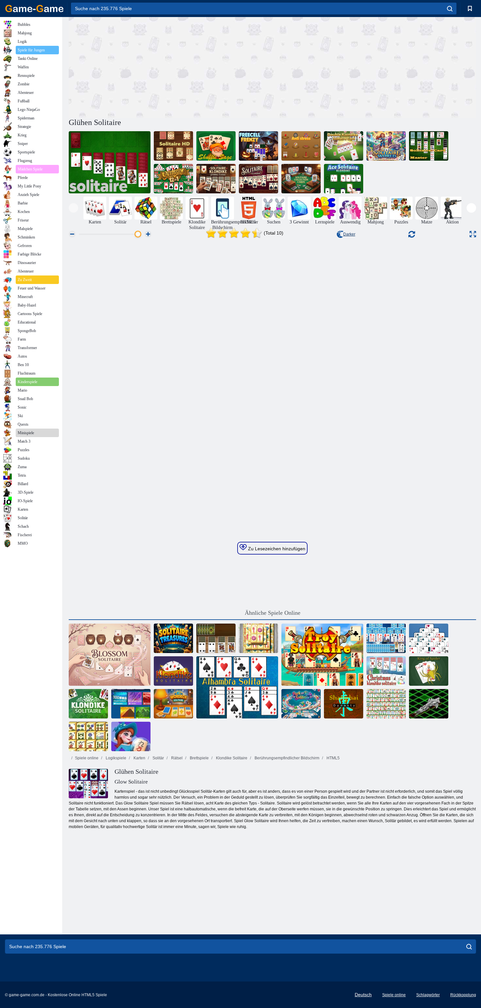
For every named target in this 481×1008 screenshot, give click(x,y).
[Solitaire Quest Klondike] (173, 671)
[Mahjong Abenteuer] (131, 736)
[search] (450, 8)
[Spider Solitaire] (216, 638)
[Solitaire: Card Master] (428, 146)
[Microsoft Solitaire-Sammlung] (131, 703)
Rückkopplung (463, 995)
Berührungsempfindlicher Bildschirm (286, 758)
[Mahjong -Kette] (386, 703)
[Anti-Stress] (301, 146)
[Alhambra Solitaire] (237, 687)
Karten (139, 758)
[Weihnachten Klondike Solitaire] (386, 671)
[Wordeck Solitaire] (173, 703)
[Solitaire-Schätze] (173, 638)
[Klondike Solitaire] (88, 703)
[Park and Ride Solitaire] (301, 703)
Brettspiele (199, 758)
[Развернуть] (473, 234)
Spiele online (86, 758)
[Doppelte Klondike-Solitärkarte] (343, 146)
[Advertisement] (170, 66)
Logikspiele (115, 758)
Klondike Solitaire (231, 758)
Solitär (157, 758)
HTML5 (333, 758)
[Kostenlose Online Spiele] (34, 8)
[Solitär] (110, 162)
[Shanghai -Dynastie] (343, 703)
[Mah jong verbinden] (88, 736)
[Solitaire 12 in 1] (173, 178)
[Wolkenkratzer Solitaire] (386, 638)
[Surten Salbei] (216, 146)
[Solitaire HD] (173, 146)
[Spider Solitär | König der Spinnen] (428, 671)
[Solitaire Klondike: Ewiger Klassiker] (216, 178)
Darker (349, 234)
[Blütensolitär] (110, 655)
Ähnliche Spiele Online (272, 613)
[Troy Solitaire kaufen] (322, 655)
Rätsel (176, 758)
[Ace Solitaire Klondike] (343, 178)
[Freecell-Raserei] (258, 146)
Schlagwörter (428, 995)
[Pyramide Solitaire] (428, 638)
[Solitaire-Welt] (386, 146)
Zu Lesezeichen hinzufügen (276, 548)
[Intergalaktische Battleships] (428, 703)
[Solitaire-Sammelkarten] (301, 178)
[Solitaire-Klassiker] (258, 178)
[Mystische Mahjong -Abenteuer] (258, 638)
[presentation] (73, 208)
